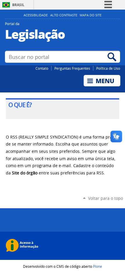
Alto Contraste (63, 15)
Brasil (18, 4)
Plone (97, 266)
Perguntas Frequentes (72, 68)
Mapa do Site (90, 15)
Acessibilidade (36, 15)
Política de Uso (108, 68)
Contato (41, 68)
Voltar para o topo (105, 198)
